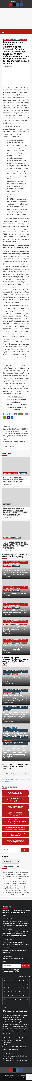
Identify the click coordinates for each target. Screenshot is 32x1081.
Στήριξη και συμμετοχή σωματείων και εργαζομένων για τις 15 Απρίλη (13, 730)
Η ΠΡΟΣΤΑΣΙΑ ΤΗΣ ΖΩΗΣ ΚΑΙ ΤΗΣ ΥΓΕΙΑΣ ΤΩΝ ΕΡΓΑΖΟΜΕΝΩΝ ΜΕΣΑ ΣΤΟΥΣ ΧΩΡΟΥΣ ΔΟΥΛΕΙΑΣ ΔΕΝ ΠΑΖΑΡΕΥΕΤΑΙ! (15, 934)
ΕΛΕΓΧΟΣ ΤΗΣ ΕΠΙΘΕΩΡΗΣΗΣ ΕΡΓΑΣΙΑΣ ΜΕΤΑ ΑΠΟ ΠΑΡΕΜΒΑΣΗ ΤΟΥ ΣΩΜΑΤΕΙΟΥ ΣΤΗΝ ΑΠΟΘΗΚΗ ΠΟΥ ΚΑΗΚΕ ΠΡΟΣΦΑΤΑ (15, 923)
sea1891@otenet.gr (12, 1049)
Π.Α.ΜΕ (14, 727)
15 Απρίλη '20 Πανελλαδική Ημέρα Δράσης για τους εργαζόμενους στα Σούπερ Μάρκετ (15, 671)
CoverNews (14, 1078)
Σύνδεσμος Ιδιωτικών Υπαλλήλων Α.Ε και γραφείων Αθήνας (15, 814)
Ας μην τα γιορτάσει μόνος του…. (15, 593)
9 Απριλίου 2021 (8, 652)
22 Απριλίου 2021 (8, 576)
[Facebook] (21, 4)
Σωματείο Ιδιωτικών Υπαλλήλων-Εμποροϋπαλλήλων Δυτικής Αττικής (15, 821)
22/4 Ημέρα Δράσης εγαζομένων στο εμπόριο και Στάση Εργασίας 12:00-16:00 (15, 562)
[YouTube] (10, 4)
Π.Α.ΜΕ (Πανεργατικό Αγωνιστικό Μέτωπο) (15, 793)
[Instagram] (17, 4)
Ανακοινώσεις (7, 39)
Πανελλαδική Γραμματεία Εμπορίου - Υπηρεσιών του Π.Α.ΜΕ (15, 800)
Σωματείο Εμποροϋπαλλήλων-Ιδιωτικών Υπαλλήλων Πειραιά (15, 828)
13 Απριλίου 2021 (8, 633)
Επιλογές (24, 39)
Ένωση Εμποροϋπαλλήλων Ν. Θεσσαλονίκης (15, 834)
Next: (14, 443)
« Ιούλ (4, 1007)
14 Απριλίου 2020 (8, 759)
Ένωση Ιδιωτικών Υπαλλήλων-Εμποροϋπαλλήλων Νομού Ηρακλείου (15, 841)
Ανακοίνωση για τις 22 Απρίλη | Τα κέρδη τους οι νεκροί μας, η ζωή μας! (15, 629)
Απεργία (15, 473)
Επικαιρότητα (16, 39)
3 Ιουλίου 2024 (8, 66)
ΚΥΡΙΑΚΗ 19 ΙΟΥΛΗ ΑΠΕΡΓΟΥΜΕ (12, 959)
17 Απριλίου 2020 (8, 683)
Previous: (16, 431)
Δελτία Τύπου (7, 565)
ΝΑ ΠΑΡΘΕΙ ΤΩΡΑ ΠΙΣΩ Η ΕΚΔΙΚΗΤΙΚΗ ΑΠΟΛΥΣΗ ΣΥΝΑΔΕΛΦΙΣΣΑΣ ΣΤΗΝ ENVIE (15, 943)
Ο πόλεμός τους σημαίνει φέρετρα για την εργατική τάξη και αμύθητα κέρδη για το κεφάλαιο (16, 893)
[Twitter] (14, 4)
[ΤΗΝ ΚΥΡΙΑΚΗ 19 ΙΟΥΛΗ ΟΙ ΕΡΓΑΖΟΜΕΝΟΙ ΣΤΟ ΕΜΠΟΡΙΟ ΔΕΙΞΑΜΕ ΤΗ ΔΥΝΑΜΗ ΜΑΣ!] (16, 466)
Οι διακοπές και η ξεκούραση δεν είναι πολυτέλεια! (14, 951)
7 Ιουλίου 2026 (8, 550)
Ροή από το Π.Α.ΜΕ (12, 867)
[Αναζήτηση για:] (12, 850)
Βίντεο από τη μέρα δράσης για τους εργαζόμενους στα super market (15, 679)
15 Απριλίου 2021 (8, 614)
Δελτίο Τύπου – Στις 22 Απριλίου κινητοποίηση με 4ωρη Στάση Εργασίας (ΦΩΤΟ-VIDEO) (15, 648)
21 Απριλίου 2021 (8, 595)
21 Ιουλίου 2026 (8, 484)
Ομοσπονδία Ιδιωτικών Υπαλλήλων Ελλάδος (15, 806)
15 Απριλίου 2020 (8, 702)
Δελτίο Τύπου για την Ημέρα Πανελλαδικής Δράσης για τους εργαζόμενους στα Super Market (15, 698)
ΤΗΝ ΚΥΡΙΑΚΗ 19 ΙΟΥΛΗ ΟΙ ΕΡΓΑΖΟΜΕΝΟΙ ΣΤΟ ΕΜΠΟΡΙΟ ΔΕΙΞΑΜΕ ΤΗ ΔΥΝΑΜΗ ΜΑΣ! (13, 480)
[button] (3, 31)
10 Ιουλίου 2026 (8, 517)
